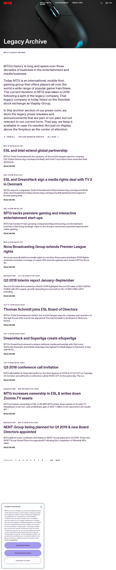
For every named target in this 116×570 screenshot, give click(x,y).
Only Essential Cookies (23, 553)
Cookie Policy (13, 540)
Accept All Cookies (23, 545)
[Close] (41, 506)
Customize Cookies (23, 560)
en (106, 3)
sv (111, 3)
